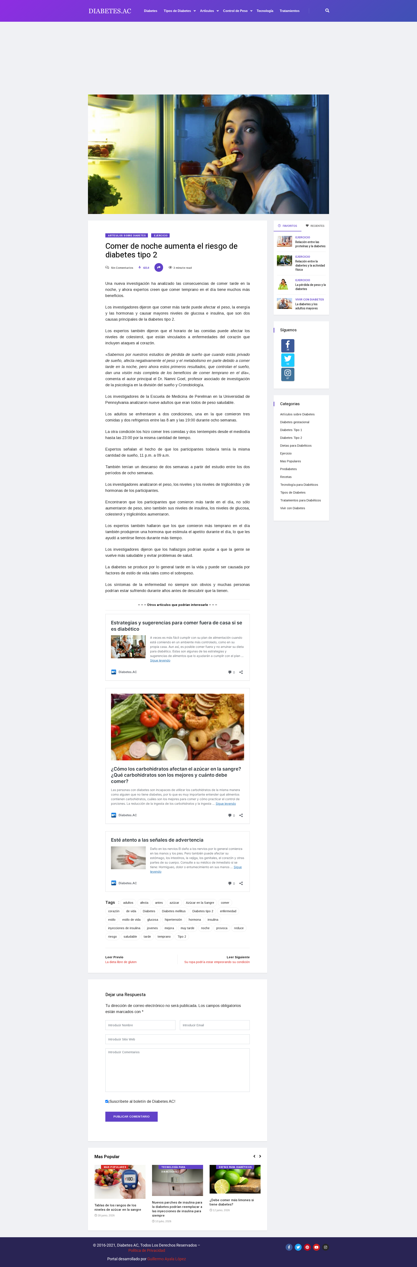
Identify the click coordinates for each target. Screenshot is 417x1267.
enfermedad (228, 911)
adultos (128, 902)
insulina (213, 919)
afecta (144, 902)
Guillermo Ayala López (166, 1259)
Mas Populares (115, 1167)
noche (205, 928)
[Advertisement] (208, 55)
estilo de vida (131, 919)
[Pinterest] (307, 1247)
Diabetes (150, 11)
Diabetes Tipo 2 (291, 437)
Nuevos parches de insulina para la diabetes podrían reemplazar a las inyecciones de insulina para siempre (177, 1209)
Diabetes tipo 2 (202, 911)
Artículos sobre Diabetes (127, 235)
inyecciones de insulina (124, 928)
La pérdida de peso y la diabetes (310, 287)
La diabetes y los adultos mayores (306, 306)
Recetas (286, 477)
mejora (169, 928)
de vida (131, 911)
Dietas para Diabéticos (235, 1167)
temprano (164, 936)
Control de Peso (235, 11)
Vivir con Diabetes (309, 299)
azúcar (174, 902)
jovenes (152, 928)
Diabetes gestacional (294, 422)
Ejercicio (160, 235)
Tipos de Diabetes (177, 11)
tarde (147, 936)
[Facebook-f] (289, 1247)
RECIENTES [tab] (317, 226)
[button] (256, 1158)
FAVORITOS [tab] (289, 226)
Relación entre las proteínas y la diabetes (310, 244)
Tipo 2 (181, 936)
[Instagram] (325, 1247)
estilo (112, 919)
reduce (239, 928)
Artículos (207, 11)
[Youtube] (316, 1247)
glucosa (152, 919)
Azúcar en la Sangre (200, 902)
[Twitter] (298, 1247)
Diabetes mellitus (174, 911)
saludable (130, 936)
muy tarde (187, 928)
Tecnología (265, 11)
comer (225, 902)
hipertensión (173, 919)
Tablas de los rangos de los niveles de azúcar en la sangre (117, 1207)
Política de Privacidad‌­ (146, 1250)
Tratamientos (290, 11)
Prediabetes (288, 469)
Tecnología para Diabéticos (173, 1167)
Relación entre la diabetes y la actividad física (310, 265)
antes (159, 902)
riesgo (112, 936)
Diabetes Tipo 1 (291, 430)
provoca (221, 928)
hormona (195, 919)
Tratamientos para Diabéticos (300, 500)
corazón (113, 911)
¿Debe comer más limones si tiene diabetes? (232, 1202)
